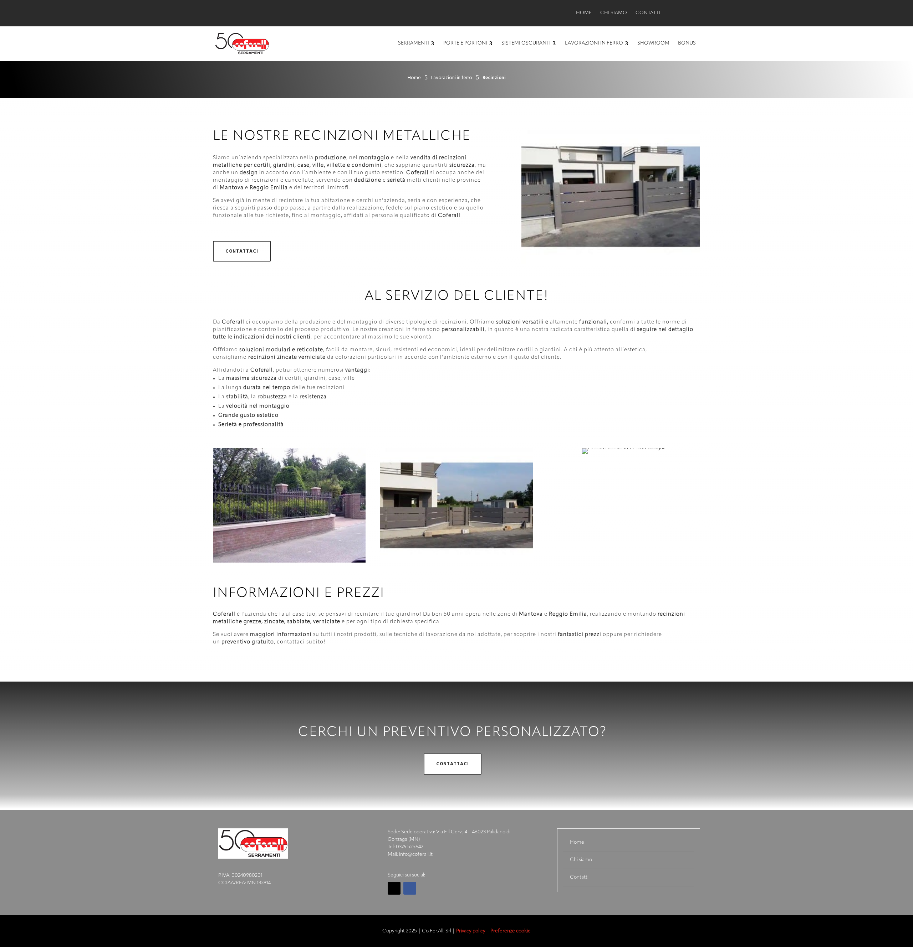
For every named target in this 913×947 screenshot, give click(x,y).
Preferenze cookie (510, 931)
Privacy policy (470, 931)
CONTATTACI (241, 251)
